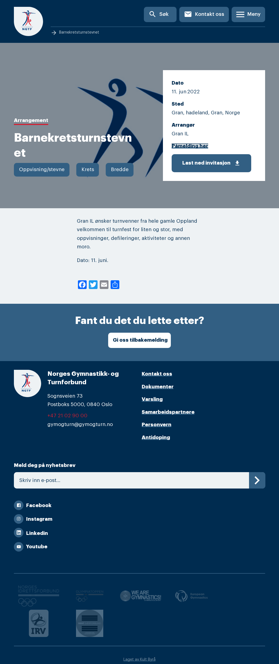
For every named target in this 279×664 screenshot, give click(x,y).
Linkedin (37, 533)
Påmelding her (190, 146)
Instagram (39, 519)
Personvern (156, 424)
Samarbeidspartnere (168, 412)
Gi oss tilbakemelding (140, 340)
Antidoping (156, 437)
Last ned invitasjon (211, 163)
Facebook (38, 505)
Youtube (36, 546)
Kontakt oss (204, 14)
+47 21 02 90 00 (67, 415)
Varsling (152, 399)
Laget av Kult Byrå (139, 660)
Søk (158, 14)
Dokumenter (158, 386)
